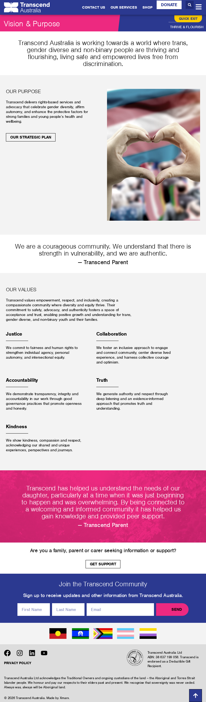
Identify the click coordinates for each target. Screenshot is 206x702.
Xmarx (64, 698)
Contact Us (93, 7)
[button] (190, 5)
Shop (147, 7)
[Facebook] (7, 653)
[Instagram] (19, 653)
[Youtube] (44, 653)
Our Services (124, 7)
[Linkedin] (32, 653)
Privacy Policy (17, 663)
